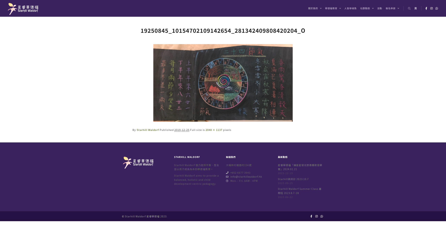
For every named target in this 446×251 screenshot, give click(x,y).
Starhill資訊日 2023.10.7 (293, 179)
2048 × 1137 (214, 130)
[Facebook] (426, 8)
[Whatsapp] (437, 8)
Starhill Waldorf (148, 130)
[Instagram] (431, 8)
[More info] (415, 8)
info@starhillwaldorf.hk (246, 176)
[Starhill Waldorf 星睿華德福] (22, 8)
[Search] (409, 8)
